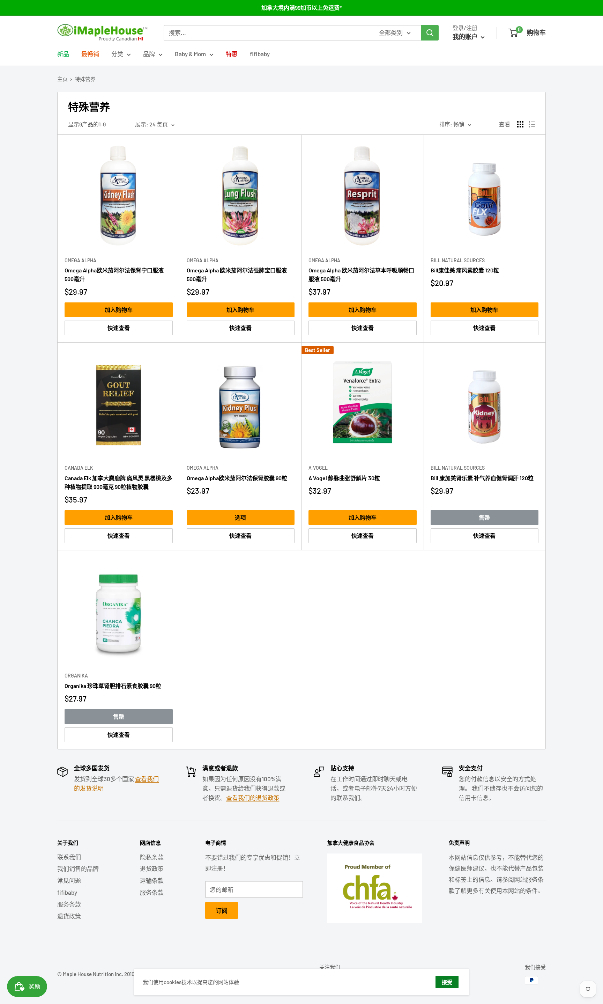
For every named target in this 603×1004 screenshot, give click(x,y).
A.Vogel (318, 468)
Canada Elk (79, 468)
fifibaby (260, 53)
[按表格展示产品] (520, 124)
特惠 (232, 53)
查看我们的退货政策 (253, 797)
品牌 (149, 53)
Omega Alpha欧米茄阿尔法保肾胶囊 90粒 (237, 478)
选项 (240, 517)
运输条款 (152, 880)
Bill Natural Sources (458, 260)
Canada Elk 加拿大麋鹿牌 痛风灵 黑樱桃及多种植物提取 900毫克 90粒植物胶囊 (118, 482)
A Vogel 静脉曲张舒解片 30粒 (344, 478)
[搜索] (430, 33)
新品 (63, 53)
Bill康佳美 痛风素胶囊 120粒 (465, 270)
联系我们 (69, 856)
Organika (76, 676)
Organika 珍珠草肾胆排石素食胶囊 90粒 (113, 685)
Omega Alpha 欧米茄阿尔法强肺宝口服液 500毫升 (237, 274)
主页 (62, 79)
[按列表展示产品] (532, 124)
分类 (117, 53)
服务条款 (69, 904)
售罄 (484, 517)
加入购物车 (119, 309)
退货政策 (69, 916)
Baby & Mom (190, 53)
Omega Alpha (80, 260)
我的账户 (466, 37)
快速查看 (118, 327)
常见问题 (69, 880)
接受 (447, 982)
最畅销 (90, 53)
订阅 (222, 910)
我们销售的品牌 (78, 868)
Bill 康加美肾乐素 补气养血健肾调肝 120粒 (482, 478)
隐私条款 (152, 856)
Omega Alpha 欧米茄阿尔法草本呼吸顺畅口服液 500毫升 (361, 274)
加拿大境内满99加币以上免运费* (301, 7)
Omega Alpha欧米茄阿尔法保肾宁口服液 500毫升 (114, 274)
